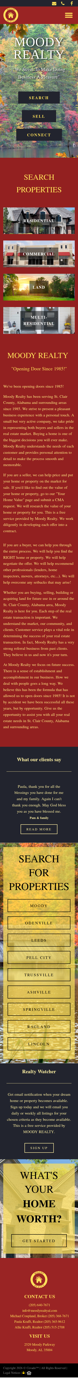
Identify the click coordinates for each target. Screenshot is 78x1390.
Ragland (39, 1026)
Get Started (39, 1240)
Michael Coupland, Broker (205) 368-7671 (39, 1316)
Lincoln (39, 1043)
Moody (39, 905)
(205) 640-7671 (39, 1304)
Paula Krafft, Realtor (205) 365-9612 (39, 1321)
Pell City (39, 957)
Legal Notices (12, 1373)
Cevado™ (33, 1368)
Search (39, 97)
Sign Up (39, 1148)
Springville (39, 1009)
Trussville (39, 974)
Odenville (39, 922)
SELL (39, 116)
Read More (39, 829)
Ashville (39, 992)
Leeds (39, 940)
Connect (39, 134)
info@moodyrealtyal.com (39, 1310)
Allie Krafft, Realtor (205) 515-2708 (40, 1327)
